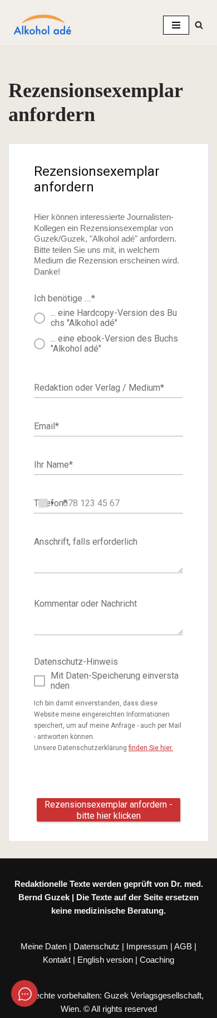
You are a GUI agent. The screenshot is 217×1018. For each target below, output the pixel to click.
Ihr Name (53, 464)
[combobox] (47, 503)
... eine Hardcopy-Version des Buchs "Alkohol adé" (114, 318)
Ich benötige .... (64, 298)
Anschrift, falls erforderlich (85, 541)
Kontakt (57, 959)
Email (46, 425)
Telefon (50, 502)
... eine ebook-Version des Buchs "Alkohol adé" (114, 343)
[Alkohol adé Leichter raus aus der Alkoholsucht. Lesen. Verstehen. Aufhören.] (41, 25)
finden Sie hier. (151, 748)
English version (105, 959)
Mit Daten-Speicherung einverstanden (115, 680)
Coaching (157, 959)
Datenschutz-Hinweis (76, 661)
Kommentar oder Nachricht (85, 603)
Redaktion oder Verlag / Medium (99, 387)
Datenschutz (96, 946)
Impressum (147, 946)
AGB (183, 946)
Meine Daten (44, 946)
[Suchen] (199, 25)
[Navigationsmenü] (176, 25)
